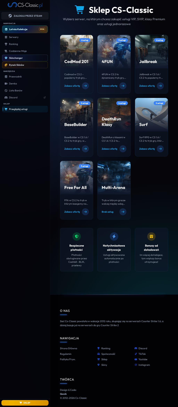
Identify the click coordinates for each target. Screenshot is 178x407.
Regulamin (65, 353)
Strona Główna (68, 348)
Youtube (143, 359)
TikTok (142, 353)
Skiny (104, 364)
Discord (143, 348)
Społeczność (108, 353)
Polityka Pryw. (68, 359)
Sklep (104, 359)
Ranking (105, 348)
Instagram (144, 364)
